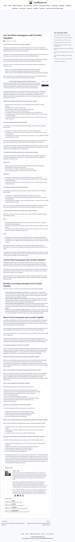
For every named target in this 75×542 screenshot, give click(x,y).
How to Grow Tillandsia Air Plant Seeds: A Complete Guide (17, 511)
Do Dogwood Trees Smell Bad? (59, 61)
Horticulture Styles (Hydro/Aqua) (54, 8)
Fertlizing (61, 5)
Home (5, 5)
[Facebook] (20, 496)
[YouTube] (23, 496)
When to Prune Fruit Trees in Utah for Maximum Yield (17, 508)
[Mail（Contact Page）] (15, 496)
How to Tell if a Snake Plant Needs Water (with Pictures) (13, 523)
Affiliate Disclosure (17, 5)
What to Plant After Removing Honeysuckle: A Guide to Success (39, 523)
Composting (54, 5)
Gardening (68, 5)
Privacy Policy (50, 534)
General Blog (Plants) (44, 5)
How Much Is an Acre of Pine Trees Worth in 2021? (63, 58)
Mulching (35, 8)
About (9, 5)
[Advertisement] (37, 18)
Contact (43, 534)
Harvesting (22, 8)
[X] (18, 496)
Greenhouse (15, 8)
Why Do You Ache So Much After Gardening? (15, 505)
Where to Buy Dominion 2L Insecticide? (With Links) (63, 37)
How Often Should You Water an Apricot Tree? (62, 42)
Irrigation (29, 8)
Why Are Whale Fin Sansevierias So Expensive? (62, 35)
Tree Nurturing (28, 5)
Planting (35, 5)
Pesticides (42, 8)
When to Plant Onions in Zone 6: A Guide (14, 502)
